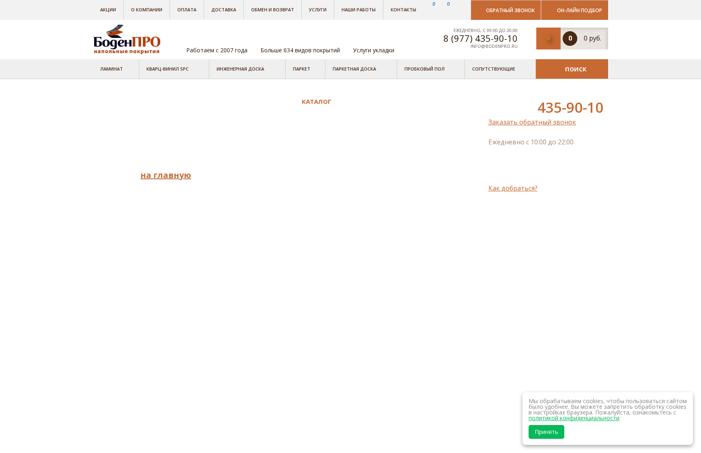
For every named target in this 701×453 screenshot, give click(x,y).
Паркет (301, 69)
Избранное (242, 244)
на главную (165, 175)
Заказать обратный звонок (532, 122)
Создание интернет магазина (541, 220)
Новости (238, 167)
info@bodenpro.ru (494, 46)
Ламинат (111, 69)
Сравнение (242, 233)
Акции (108, 9)
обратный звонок (510, 10)
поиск (576, 68)
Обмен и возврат (272, 9)
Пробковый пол (424, 69)
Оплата (186, 9)
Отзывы (237, 145)
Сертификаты (247, 202)
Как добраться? (513, 188)
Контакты (403, 9)
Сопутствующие (493, 69)
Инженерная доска (240, 69)
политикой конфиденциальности (574, 418)
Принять (546, 432)
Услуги (318, 9)
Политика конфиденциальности (260, 218)
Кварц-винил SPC (167, 69)
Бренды (237, 111)
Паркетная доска (354, 69)
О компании (146, 9)
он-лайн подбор (579, 10)
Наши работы (359, 9)
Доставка (223, 9)
